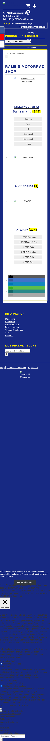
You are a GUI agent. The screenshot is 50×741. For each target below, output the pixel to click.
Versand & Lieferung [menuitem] (9, 722)
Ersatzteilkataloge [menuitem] (7, 716)
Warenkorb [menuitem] (4, 730)
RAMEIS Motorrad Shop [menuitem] (10, 714)
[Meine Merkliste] (35, 5)
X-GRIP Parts (28, 247)
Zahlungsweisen (12, 327)
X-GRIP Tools (28, 257)
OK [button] (21, 596)
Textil (28, 124)
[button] (11, 277)
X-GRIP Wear (28, 262)
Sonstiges (28, 119)
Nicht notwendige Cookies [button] (11, 683)
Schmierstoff (28, 134)
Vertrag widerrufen (25, 582)
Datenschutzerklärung (16, 367)
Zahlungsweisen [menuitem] (7, 719)
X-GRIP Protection (28, 252)
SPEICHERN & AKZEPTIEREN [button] (14, 705)
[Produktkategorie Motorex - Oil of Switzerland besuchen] (28, 117)
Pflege (28, 144)
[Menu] (1, 708)
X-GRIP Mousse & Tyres (28, 242)
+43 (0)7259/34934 (16, 19)
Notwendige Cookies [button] (9, 661)
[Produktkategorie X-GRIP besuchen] (28, 235)
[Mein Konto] (28, 12)
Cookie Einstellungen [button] (10, 596)
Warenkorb (10, 322)
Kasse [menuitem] (3, 725)
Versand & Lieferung (29, 30)
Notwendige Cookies (12, 664)
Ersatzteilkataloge (22, 23)
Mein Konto (10, 319)
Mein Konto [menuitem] (5, 727)
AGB (29, 40)
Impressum (29, 48)
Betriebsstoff (28, 139)
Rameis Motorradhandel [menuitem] (10, 733)
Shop (7, 23)
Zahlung (29, 19)
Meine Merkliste (12, 324)
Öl (28, 129)
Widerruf (9, 335)
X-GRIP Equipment (28, 237)
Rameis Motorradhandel (16, 5)
